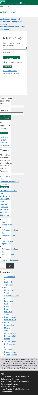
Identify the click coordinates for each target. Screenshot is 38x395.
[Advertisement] (13, 83)
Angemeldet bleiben (13, 62)
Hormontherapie (11, 317)
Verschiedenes (10, 355)
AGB (2, 374)
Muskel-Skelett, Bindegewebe (10, 330)
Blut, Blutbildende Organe (9, 290)
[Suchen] (10, 266)
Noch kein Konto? (10, 71)
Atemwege (8, 285)
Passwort (7, 52)
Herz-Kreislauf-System (8, 311)
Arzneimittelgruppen (10, 260)
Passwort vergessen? (11, 73)
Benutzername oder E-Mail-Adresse (6, 101)
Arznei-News (8, 12)
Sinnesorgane (10, 341)
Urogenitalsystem (11, 352)
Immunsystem (10, 320)
